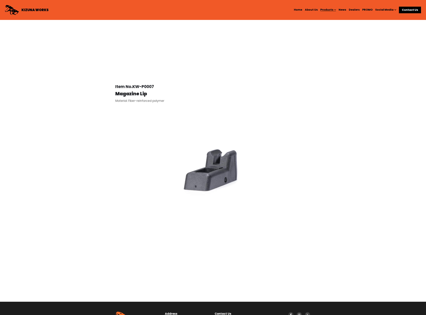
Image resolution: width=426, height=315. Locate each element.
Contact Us (410, 10)
